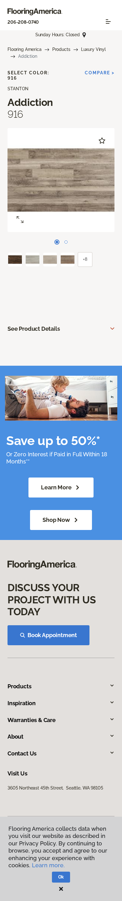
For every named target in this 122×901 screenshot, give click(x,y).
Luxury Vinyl (93, 49)
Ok (61, 876)
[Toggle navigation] (108, 21)
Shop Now (56, 520)
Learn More (56, 487)
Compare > (99, 72)
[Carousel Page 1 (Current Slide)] (56, 242)
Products (61, 49)
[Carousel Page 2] (66, 242)
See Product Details (34, 328)
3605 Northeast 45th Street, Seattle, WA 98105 (55, 787)
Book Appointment (52, 635)
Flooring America (25, 49)
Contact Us (22, 753)
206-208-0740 (23, 22)
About (15, 736)
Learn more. (48, 865)
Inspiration (22, 703)
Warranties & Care (32, 720)
